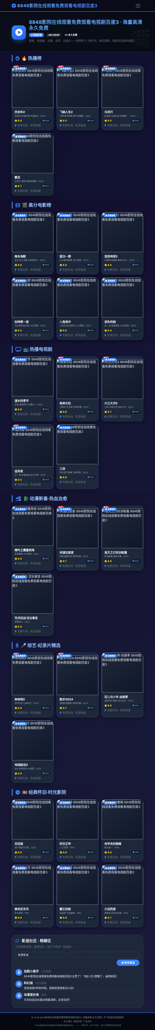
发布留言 (129, 962)
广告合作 (87, 1021)
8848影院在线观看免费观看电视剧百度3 (57, 5)
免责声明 (77, 1021)
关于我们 (68, 1021)
